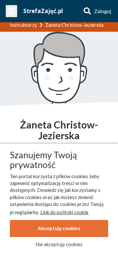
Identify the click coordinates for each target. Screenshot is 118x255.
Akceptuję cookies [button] (59, 228)
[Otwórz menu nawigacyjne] (11, 11)
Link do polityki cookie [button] (64, 212)
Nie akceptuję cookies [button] (59, 244)
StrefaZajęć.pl (43, 11)
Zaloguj (102, 11)
